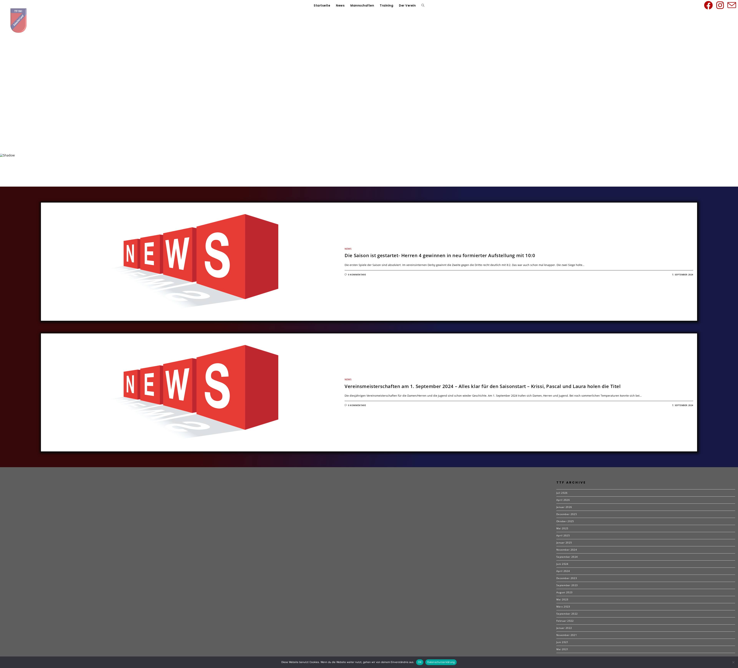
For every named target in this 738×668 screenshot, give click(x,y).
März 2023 (563, 606)
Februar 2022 (565, 620)
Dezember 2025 (566, 514)
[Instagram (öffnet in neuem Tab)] (720, 5)
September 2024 (567, 556)
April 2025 (563, 535)
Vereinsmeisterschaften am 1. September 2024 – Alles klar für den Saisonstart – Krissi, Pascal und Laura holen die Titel (483, 386)
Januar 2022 (564, 628)
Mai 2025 (562, 528)
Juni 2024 (562, 564)
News (348, 248)
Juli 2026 (562, 492)
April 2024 (563, 571)
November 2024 (566, 549)
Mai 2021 (562, 649)
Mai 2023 (562, 599)
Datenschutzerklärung (441, 662)
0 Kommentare (357, 274)
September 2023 (567, 585)
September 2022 (567, 613)
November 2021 (566, 635)
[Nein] (733, 662)
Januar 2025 (564, 542)
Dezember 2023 (566, 578)
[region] (369, 103)
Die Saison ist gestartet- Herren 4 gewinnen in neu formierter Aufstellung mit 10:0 (440, 255)
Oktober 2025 (565, 521)
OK (420, 662)
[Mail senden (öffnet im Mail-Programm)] (732, 5)
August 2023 (564, 592)
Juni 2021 (562, 642)
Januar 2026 (564, 507)
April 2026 (563, 500)
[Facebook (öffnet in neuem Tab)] (709, 5)
